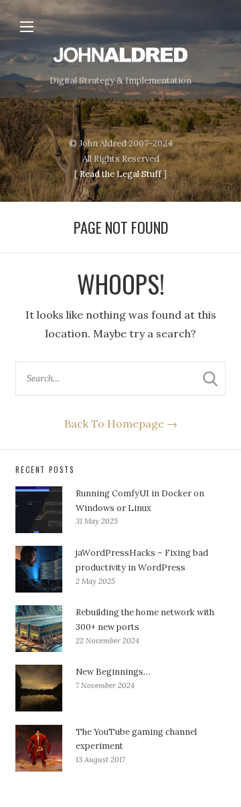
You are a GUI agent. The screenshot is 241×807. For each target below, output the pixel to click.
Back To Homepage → (120, 423)
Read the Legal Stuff (120, 174)
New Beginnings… (113, 671)
